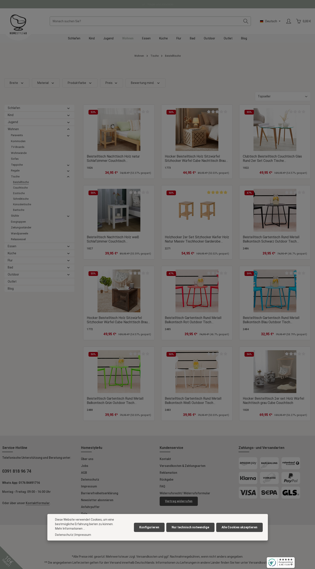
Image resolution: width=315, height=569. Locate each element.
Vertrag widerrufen (178, 501)
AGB (84, 472)
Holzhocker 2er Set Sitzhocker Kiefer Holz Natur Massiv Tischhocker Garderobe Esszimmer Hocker (197, 239)
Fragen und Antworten (160, 4)
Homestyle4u (91, 448)
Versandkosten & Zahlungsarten (183, 466)
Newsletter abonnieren (97, 500)
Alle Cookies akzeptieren (239, 527)
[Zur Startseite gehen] (18, 24)
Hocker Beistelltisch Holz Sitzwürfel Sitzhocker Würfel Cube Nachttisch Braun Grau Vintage (118, 320)
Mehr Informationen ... (70, 528)
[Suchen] (246, 21)
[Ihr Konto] (288, 21)
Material (43, 83)
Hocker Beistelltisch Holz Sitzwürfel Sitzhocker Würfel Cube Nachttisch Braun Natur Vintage (196, 158)
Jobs (84, 466)
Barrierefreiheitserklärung (99, 493)
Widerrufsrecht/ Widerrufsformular (185, 493)
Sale (84, 513)
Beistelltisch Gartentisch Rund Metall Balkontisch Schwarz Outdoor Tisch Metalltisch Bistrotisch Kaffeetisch (271, 239)
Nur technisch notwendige (190, 527)
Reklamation (168, 472)
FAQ (162, 486)
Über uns (87, 459)
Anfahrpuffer (90, 507)
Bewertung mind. (142, 83)
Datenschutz (90, 479)
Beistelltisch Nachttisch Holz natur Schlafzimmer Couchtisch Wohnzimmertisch (113, 158)
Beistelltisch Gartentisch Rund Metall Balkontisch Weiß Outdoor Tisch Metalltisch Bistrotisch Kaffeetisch (193, 400)
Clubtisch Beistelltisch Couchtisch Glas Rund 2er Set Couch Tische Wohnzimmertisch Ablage (272, 158)
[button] (68, 108)
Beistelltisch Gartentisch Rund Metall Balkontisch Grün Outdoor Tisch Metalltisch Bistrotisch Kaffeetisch (115, 400)
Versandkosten (147, 556)
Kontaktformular (38, 503)
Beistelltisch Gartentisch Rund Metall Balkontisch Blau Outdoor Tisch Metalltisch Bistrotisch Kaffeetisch (271, 320)
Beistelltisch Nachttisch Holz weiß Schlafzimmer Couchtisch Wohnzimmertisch (113, 239)
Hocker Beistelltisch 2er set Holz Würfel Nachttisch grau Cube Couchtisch (273, 400)
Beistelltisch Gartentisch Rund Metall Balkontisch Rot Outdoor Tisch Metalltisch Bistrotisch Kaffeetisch (193, 320)
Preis (108, 83)
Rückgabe (166, 479)
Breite (14, 83)
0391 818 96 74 (16, 471)
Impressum (89, 486)
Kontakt (165, 459)
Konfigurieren (149, 527)
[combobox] (145, 21)
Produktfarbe (77, 83)
